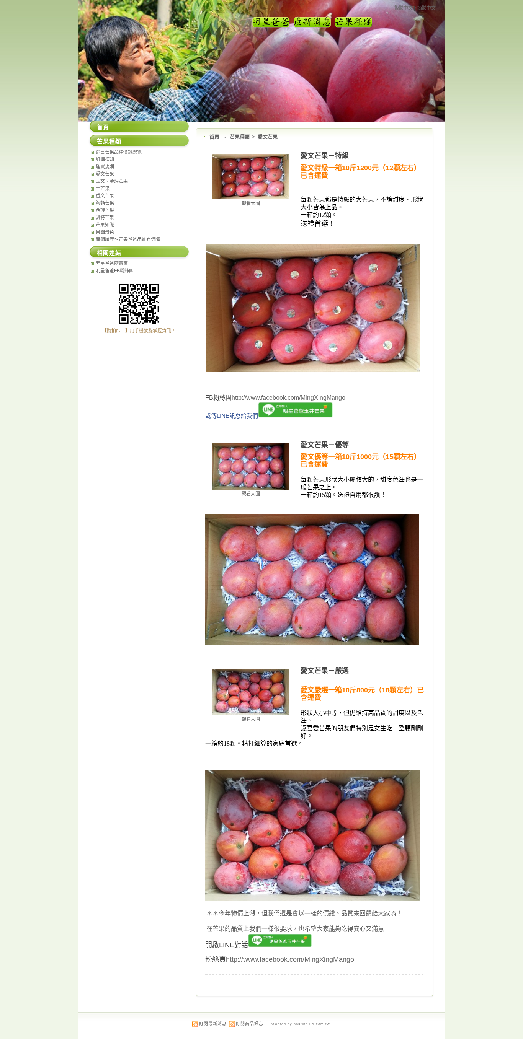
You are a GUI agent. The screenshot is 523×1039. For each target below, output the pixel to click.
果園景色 (105, 232)
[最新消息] (312, 26)
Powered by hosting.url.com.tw (300, 1024)
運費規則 (105, 166)
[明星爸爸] (271, 26)
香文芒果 (105, 196)
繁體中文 (403, 8)
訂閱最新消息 (213, 1023)
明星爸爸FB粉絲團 (115, 271)
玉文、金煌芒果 (112, 181)
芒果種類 (240, 137)
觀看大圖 (251, 203)
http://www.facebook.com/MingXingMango (288, 397)
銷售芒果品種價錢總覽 (119, 152)
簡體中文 (426, 8)
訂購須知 (105, 159)
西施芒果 (105, 210)
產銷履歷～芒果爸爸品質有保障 (128, 239)
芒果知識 (105, 225)
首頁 (214, 137)
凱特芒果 (105, 217)
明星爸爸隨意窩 (112, 263)
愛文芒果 (268, 137)
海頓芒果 (105, 203)
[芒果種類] (354, 26)
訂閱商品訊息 (249, 1023)
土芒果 (103, 188)
